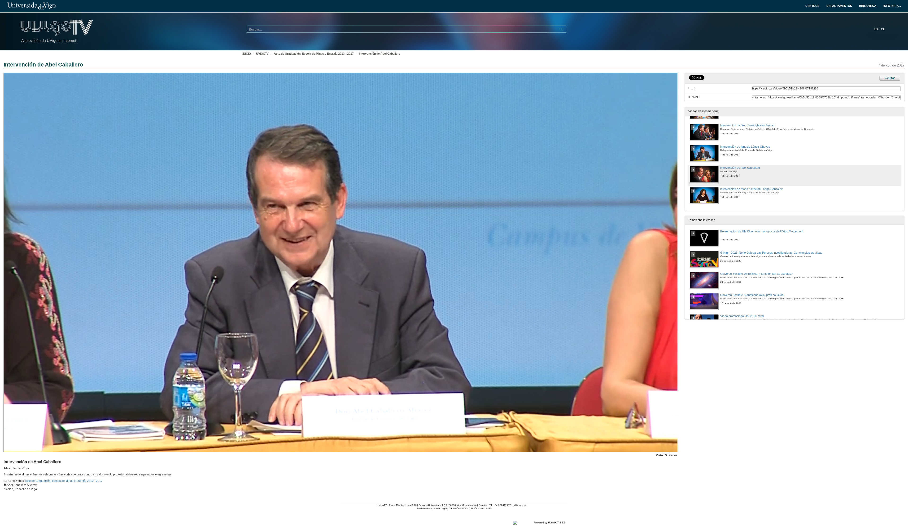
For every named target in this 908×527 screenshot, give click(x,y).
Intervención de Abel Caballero (379, 53)
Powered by (549, 522)
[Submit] (561, 29)
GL (883, 29)
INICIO (246, 53)
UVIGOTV (262, 53)
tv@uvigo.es (519, 505)
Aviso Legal (440, 508)
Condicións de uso (459, 508)
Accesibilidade (424, 508)
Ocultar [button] (890, 78)
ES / (877, 29)
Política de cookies (481, 508)
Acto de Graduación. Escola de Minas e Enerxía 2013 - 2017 (314, 53)
